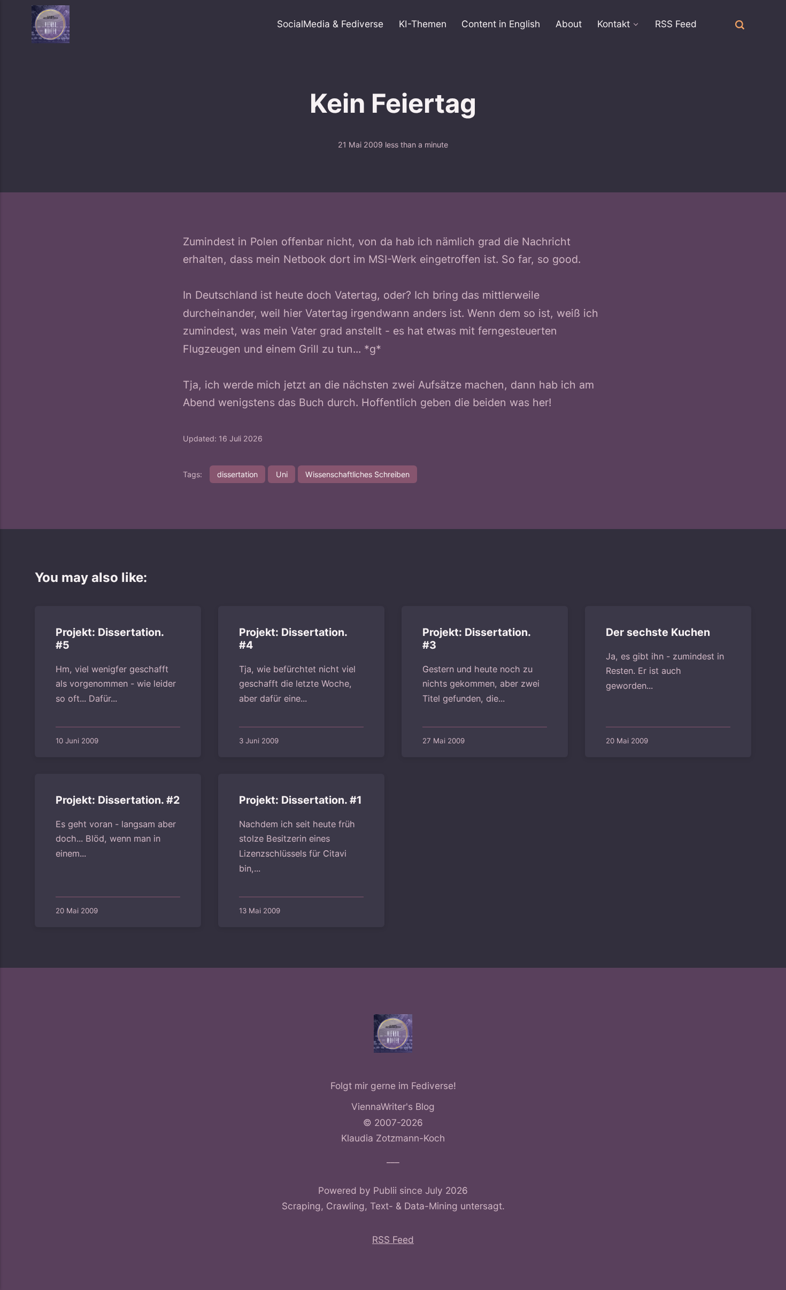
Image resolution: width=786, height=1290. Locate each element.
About (569, 23)
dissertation (237, 474)
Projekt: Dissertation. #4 (293, 638)
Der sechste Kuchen (658, 632)
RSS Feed (676, 23)
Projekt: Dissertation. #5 (110, 638)
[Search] (739, 24)
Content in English (500, 23)
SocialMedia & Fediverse (330, 23)
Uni (282, 474)
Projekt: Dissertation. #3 (476, 638)
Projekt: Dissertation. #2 (118, 800)
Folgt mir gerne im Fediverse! (393, 1085)
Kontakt (613, 23)
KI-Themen (422, 23)
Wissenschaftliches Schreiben (357, 474)
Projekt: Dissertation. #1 (300, 800)
